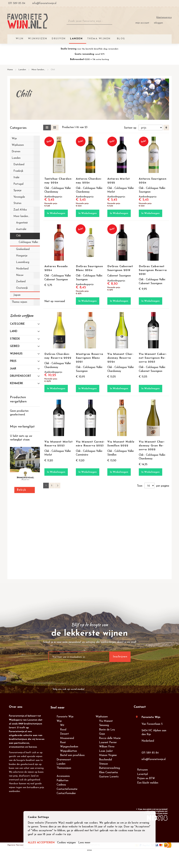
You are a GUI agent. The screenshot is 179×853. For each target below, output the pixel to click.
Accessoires (63, 776)
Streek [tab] (15, 339)
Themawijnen (64, 768)
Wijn (59, 721)
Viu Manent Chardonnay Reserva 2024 (120, 358)
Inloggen (158, 23)
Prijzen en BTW (146, 778)
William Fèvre (106, 746)
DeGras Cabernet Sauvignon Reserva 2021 (153, 270)
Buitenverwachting (109, 768)
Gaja (102, 734)
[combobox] (89, 21)
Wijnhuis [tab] (16, 354)
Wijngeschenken (69, 746)
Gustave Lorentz (109, 776)
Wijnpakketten (68, 751)
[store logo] (27, 21)
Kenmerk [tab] (16, 383)
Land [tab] (13, 331)
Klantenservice (164, 17)
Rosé (63, 742)
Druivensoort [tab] (20, 376)
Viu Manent (106, 721)
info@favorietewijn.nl (154, 759)
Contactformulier (66, 793)
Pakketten (62, 780)
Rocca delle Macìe (110, 738)
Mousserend (67, 738)
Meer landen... (39, 70)
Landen (23, 70)
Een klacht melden (147, 783)
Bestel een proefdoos (72, 755)
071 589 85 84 (150, 753)
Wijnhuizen (102, 716)
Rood (63, 729)
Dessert (64, 734)
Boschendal (105, 759)
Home (10, 70)
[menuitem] (120, 39)
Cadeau (61, 785)
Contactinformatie (67, 789)
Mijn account (142, 23)
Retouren (142, 770)
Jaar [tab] (13, 368)
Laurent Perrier (108, 742)
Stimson (103, 764)
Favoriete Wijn (65, 716)
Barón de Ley (107, 729)
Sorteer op (130, 128)
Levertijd (142, 774)
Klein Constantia (108, 772)
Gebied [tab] (15, 346)
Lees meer (84, 842)
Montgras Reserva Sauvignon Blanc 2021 (89, 358)
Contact (140, 707)
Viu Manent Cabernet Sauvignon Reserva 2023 (153, 358)
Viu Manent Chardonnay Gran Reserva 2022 (152, 445)
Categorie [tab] (17, 324)
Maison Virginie (108, 755)
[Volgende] (57, 485)
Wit (62, 725)
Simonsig (104, 725)
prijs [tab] (13, 361)
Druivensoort (64, 759)
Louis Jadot (106, 751)
